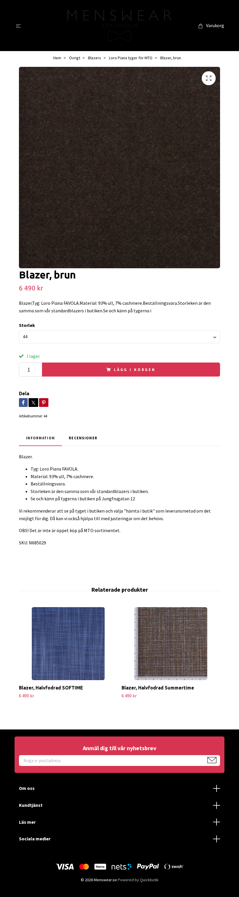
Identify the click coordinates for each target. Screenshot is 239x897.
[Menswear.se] (119, 26)
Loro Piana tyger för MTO (130, 57)
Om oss (27, 788)
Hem (57, 57)
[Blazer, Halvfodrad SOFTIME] (68, 643)
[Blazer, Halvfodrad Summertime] (171, 643)
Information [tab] (40, 438)
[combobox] (119, 336)
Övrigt (74, 57)
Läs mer (27, 822)
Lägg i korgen (135, 369)
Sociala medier (34, 839)
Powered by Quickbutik (138, 879)
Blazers (94, 57)
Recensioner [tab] (83, 438)
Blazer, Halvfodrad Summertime (158, 687)
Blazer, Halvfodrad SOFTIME (51, 687)
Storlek (27, 325)
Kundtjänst (31, 805)
